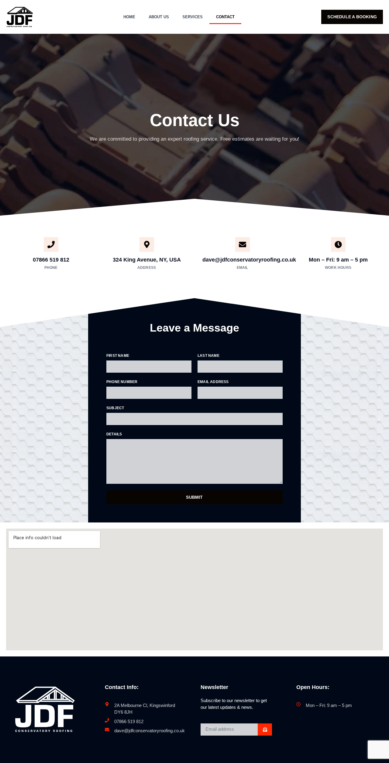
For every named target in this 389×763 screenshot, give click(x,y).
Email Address (213, 382)
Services (192, 17)
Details (114, 434)
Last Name (208, 355)
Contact (225, 17)
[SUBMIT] (265, 729)
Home (129, 17)
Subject (115, 408)
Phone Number (121, 382)
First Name (117, 355)
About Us (159, 17)
